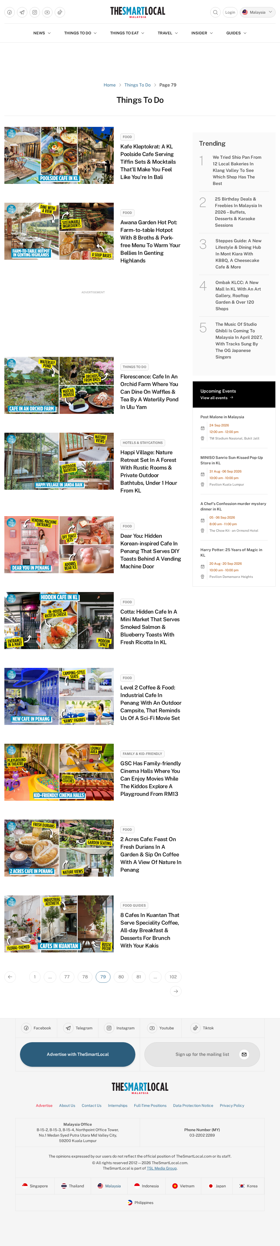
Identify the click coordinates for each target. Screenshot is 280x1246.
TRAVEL (165, 33)
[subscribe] (244, 1054)
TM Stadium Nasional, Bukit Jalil (234, 438)
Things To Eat (124, 33)
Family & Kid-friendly (142, 754)
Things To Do (137, 85)
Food (127, 137)
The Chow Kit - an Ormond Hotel (233, 531)
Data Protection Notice (193, 1105)
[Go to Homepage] (137, 12)
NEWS (39, 33)
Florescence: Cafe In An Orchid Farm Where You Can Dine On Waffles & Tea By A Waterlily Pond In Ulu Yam (149, 391)
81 (138, 976)
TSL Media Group (162, 1168)
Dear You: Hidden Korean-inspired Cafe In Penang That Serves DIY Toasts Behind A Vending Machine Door (150, 551)
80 (121, 976)
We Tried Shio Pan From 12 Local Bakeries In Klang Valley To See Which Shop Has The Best (237, 170)
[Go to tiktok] (60, 12)
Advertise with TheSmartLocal (78, 1054)
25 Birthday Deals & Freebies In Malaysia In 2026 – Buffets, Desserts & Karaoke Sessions (238, 212)
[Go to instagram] (35, 12)
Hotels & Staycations (143, 443)
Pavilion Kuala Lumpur (226, 484)
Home (110, 85)
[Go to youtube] (47, 12)
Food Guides (134, 905)
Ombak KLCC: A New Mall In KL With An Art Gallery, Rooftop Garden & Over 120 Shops (238, 295)
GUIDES (233, 33)
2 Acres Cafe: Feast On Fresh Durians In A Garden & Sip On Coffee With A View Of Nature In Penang (150, 854)
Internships (117, 1105)
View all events (214, 398)
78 (85, 976)
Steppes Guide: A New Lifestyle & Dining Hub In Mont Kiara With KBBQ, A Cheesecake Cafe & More (238, 254)
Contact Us (91, 1105)
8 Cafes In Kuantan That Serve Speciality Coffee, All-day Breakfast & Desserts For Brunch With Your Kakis (149, 930)
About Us (67, 1105)
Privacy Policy (232, 1105)
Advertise (44, 1105)
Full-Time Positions (150, 1105)
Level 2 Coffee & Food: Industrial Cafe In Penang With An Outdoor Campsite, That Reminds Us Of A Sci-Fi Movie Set (150, 702)
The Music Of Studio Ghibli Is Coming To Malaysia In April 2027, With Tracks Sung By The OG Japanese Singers (238, 341)
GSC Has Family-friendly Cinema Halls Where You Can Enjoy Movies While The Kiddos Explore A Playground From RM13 (150, 778)
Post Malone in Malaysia (222, 417)
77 (67, 976)
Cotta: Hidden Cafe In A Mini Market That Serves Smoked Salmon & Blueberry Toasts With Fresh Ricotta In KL (150, 627)
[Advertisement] (93, 319)
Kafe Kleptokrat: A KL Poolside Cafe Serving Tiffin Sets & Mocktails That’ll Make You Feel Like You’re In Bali (148, 161)
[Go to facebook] (9, 12)
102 (173, 976)
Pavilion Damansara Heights (231, 577)
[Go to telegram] (22, 12)
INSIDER (199, 33)
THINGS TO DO (77, 33)
